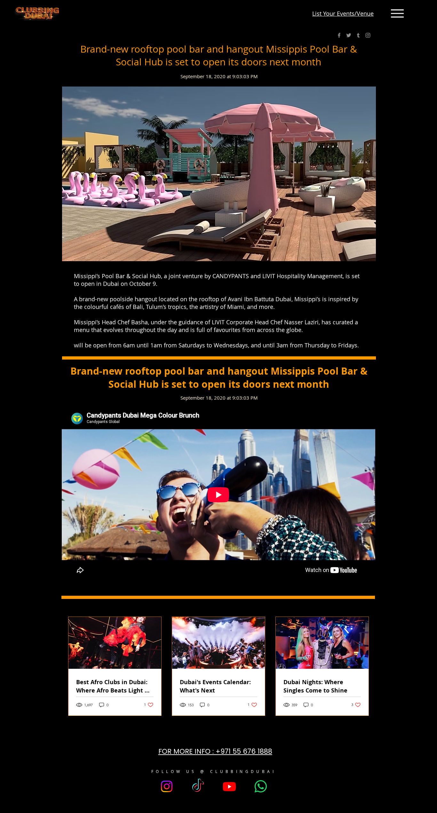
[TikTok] (198, 786)
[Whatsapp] (260, 786)
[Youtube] (229, 786)
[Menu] (397, 13)
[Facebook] (339, 35)
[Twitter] (349, 35)
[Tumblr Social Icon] (358, 35)
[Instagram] (368, 35)
